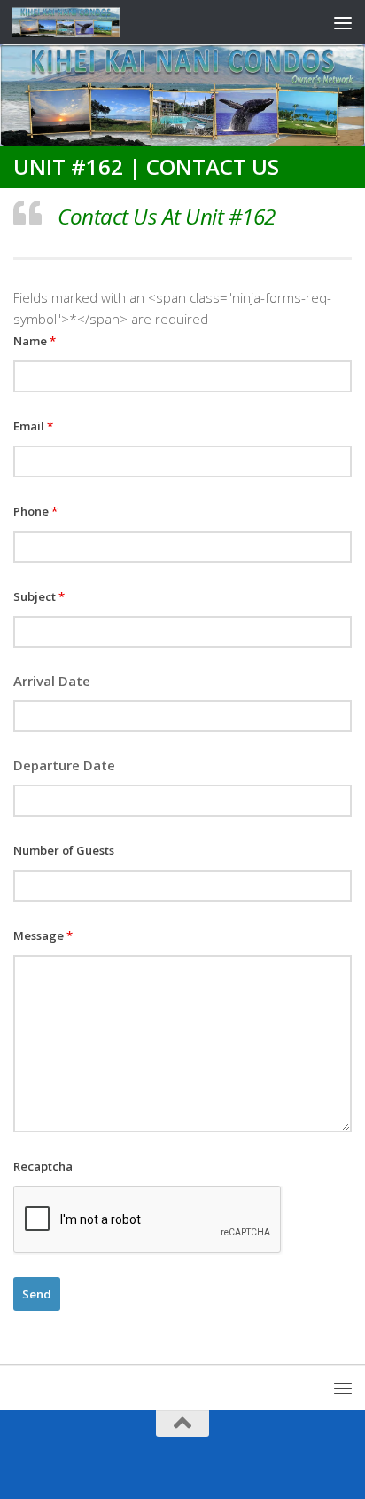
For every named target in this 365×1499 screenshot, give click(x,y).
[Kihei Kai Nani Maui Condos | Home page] (84, 22)
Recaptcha (43, 1166)
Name (34, 341)
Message (43, 935)
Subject (39, 596)
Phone (35, 511)
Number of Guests (63, 850)
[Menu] (343, 22)
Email (33, 426)
